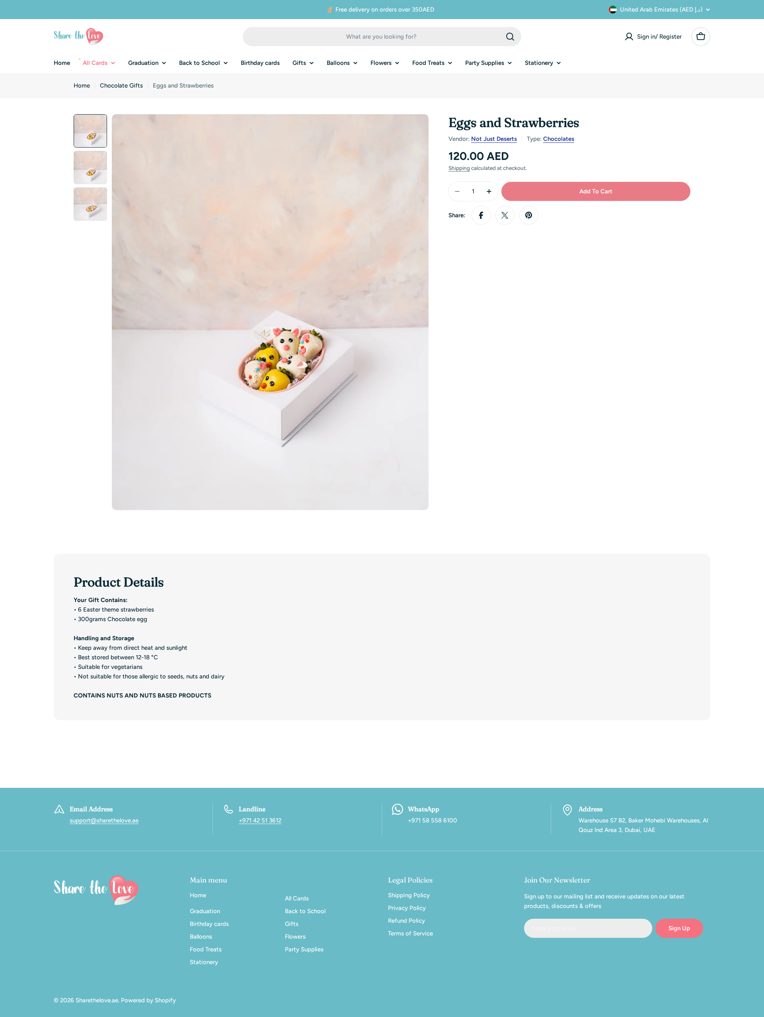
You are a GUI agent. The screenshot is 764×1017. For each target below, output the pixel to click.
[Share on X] (505, 215)
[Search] (510, 36)
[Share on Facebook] (481, 215)
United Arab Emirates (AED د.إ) (661, 9)
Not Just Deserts (494, 138)
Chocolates (558, 138)
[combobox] (382, 36)
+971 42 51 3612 (260, 820)
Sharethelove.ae (97, 1000)
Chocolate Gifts (121, 85)
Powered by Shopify (148, 1000)
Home (82, 85)
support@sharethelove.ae (104, 820)
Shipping (459, 168)
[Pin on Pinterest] (528, 215)
